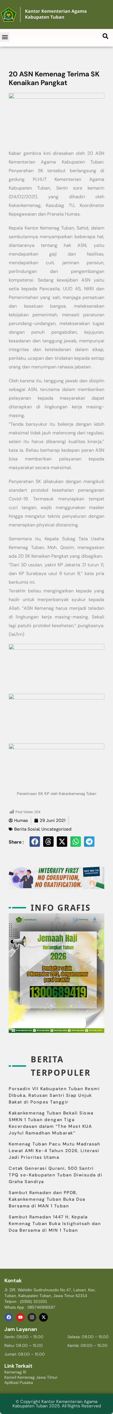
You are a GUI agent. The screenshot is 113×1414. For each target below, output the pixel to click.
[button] (5, 37)
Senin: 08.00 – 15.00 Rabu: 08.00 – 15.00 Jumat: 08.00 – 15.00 (24, 1345)
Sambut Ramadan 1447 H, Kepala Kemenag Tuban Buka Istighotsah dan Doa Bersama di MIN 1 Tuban (55, 1223)
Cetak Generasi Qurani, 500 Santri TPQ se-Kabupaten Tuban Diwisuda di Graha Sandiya (55, 1175)
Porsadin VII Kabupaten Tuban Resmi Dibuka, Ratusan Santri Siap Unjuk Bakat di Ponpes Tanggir (54, 1095)
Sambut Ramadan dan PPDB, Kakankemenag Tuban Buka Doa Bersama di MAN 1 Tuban (47, 1199)
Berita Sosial (26, 829)
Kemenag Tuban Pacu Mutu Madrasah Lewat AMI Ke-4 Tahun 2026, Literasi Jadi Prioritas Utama (54, 1150)
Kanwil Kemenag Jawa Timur (30, 1377)
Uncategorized (56, 829)
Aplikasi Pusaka (18, 1382)
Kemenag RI (15, 1372)
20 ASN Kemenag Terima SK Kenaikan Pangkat (54, 78)
